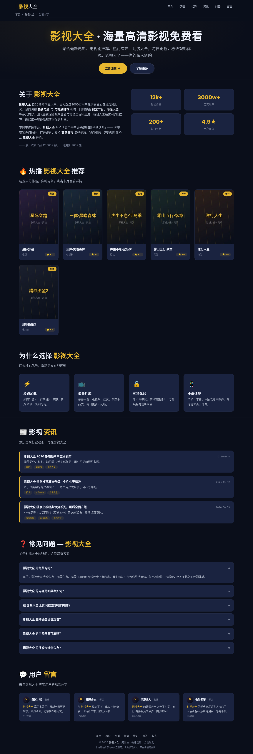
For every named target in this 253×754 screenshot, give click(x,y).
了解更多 (142, 68)
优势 (194, 6)
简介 (170, 6)
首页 (17, 14)
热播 (182, 6)
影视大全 (29, 14)
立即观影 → (113, 68)
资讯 (206, 6)
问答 (218, 6)
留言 (229, 6)
